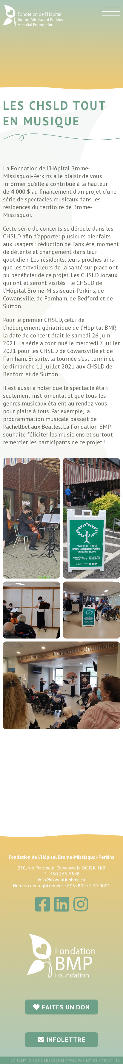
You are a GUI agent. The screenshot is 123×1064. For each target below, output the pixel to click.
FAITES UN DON (65, 1007)
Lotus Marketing (103, 1060)
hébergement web (59, 1060)
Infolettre (64, 1039)
